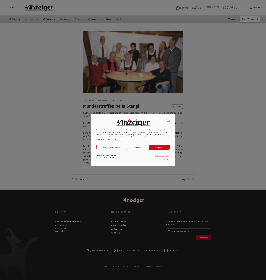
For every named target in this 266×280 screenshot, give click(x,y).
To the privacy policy (162, 156)
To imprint (165, 159)
